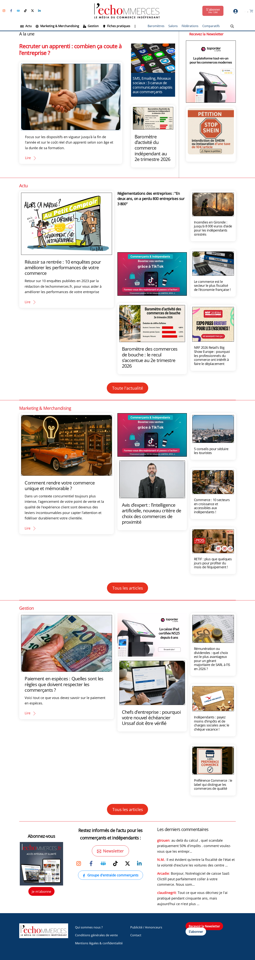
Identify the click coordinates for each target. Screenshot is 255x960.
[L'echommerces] (43, 936)
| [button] (135, 26)
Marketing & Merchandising (59, 26)
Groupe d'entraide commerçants (113, 875)
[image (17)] (211, 99)
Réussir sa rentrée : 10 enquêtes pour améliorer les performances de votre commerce (63, 267)
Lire (28, 158)
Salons (173, 26)
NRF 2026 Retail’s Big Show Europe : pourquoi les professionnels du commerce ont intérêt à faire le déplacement (212, 355)
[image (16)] (152, 654)
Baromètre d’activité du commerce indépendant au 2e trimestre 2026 (152, 147)
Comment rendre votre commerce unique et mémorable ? (60, 485)
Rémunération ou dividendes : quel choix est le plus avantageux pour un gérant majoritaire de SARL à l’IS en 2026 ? (212, 658)
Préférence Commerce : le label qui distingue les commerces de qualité (213, 784)
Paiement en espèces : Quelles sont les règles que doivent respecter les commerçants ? (64, 684)
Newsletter (113, 851)
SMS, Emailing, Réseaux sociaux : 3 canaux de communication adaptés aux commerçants (152, 85)
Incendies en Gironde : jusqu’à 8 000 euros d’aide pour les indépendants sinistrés (213, 228)
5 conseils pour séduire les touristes (211, 451)
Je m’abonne (41, 891)
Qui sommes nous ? (89, 927)
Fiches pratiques (118, 26)
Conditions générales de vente (96, 935)
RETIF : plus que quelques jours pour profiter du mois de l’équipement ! (213, 563)
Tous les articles (127, 588)
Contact (135, 935)
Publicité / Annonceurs (146, 927)
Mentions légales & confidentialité (99, 943)
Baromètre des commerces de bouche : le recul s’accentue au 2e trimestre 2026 (150, 357)
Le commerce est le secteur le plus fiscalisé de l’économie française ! (212, 285)
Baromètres (156, 26)
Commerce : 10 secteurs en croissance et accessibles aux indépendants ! (212, 506)
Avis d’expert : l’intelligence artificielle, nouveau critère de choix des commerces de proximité (151, 513)
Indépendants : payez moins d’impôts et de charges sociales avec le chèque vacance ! (211, 723)
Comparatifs (211, 26)
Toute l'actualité (127, 388)
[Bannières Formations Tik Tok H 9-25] (152, 293)
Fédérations (190, 26)
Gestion (93, 26)
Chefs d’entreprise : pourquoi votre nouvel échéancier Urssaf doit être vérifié (151, 717)
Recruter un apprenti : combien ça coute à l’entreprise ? (70, 49)
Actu (28, 26)
